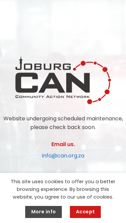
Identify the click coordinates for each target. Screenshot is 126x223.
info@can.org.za (63, 155)
